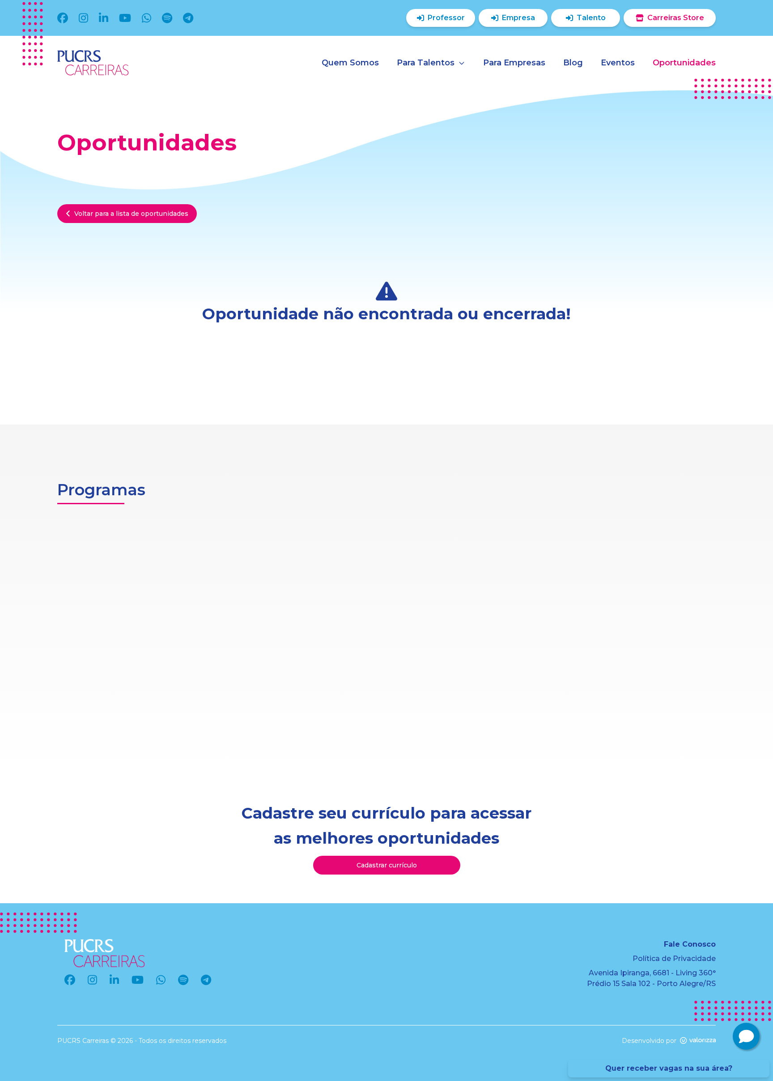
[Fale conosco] (746, 1036)
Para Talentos (425, 63)
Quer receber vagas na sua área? (668, 1068)
